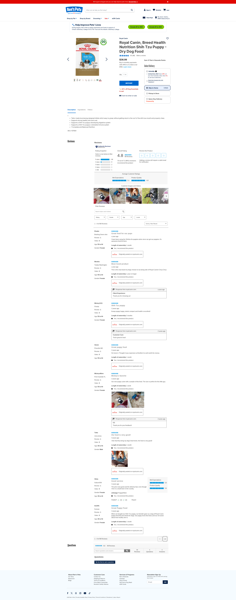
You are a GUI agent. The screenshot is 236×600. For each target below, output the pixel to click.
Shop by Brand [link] (85, 18)
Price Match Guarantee (100, 582)
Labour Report (116, 597)
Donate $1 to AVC (155, 27)
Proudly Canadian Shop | (82, 597)
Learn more (127, 67)
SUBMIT (165, 582)
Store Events (123, 580)
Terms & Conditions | (101, 597)
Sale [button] (106, 18)
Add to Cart (129, 83)
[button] (69, 59)
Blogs (69, 580)
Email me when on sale (129, 96)
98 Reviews (111, 546)
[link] (98, 546)
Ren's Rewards (123, 576)
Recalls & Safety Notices (101, 584)
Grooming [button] (96, 18)
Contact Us (97, 576)
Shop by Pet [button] (71, 18)
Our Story (71, 576)
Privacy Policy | (92, 597)
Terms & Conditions (99, 580)
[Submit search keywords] (132, 10)
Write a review (141, 55)
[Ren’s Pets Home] (74, 10)
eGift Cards (122, 584)
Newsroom (71, 578)
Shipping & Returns (99, 578)
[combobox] (109, 10)
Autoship (122, 578)
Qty (120, 74)
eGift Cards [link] (116, 18)
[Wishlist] (167, 38)
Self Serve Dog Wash (125, 582)
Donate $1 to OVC (136, 27)
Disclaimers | (110, 597)
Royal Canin (123, 38)
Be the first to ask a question (105, 562)
